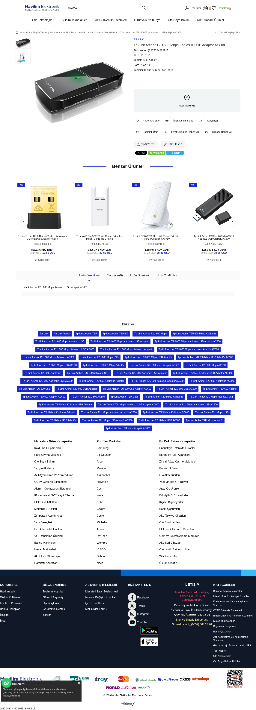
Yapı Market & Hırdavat (173, 481)
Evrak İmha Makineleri (48, 529)
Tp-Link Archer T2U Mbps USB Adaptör (55, 420)
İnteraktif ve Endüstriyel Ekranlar (231, 596)
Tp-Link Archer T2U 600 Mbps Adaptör (103, 365)
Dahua (101, 556)
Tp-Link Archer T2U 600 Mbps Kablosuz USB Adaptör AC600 (188, 341)
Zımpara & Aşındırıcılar (48, 515)
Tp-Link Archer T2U (86, 333)
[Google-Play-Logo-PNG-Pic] (149, 630)
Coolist (101, 508)
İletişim (4, 614)
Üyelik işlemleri (52, 603)
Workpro (102, 542)
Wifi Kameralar (168, 556)
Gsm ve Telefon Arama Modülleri (179, 535)
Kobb (100, 502)
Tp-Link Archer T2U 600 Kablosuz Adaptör (101, 381)
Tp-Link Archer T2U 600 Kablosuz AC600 (211, 381)
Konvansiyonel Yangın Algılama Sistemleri (230, 603)
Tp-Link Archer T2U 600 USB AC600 (177, 388)
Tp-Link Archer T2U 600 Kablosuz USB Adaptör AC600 (202, 373)
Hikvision (102, 481)
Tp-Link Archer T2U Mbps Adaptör (204, 420)
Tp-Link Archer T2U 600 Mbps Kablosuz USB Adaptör (120, 341)
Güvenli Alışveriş (53, 597)
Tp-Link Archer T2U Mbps (124, 396)
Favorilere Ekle (38, 227)
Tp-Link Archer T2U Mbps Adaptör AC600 (128, 428)
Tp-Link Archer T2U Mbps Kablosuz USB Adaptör (65, 404)
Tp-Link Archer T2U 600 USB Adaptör (76, 388)
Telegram (175, 152)
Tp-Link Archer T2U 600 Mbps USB (99, 357)
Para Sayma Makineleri (48, 454)
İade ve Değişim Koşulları (101, 597)
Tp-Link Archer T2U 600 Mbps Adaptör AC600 (154, 365)
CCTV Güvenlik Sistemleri (50, 481)
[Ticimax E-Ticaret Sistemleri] (128, 704)
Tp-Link (44, 333)
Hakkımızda (7, 591)
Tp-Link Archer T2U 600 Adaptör (220, 388)
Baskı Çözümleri (169, 508)
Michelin (102, 522)
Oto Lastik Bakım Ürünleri (175, 549)
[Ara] (144, 8)
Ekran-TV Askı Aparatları (174, 454)
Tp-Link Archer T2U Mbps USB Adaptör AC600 (107, 420)
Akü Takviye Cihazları (172, 515)
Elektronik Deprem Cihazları (176, 529)
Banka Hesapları (10, 608)
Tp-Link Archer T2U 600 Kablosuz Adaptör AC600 (156, 381)
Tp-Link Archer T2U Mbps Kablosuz (163, 396)
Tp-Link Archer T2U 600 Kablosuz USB (88, 373)
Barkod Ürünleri (168, 468)
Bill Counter (104, 454)
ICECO (101, 549)
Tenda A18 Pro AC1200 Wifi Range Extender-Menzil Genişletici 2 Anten (99, 237)
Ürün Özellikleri (89, 275)
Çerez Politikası (95, 603)
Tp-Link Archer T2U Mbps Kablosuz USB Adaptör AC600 (128, 404)
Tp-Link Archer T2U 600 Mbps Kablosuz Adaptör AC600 (189, 349)
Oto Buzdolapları (169, 522)
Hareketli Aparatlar (45, 562)
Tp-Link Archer (62, 333)
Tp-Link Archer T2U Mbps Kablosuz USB (211, 396)
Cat (99, 488)
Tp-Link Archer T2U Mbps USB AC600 (159, 420)
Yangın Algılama (44, 468)
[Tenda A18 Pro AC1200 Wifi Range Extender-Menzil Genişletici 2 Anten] (99, 207)
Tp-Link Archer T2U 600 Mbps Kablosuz (194, 333)
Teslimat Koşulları (53, 591)
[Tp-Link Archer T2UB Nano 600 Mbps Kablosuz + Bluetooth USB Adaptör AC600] (42, 207)
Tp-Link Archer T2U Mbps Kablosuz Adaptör (51, 412)
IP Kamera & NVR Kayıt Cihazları (55, 495)
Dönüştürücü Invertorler (173, 495)
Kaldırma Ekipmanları (47, 448)
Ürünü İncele (46, 227)
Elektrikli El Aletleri (45, 502)
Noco (100, 562)
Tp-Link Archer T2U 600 (115, 333)
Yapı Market (219, 650)
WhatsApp (158, 152)
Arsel (100, 461)
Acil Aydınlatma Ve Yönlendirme (53, 475)
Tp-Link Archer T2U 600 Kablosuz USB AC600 (47, 381)
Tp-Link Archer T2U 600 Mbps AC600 (205, 365)
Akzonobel (103, 475)
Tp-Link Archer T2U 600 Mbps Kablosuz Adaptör (126, 349)
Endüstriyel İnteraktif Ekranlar (177, 448)
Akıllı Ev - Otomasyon (47, 556)
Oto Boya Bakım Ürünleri (226, 661)
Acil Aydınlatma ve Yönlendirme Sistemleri (230, 638)
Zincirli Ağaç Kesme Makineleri (178, 461)
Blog (2, 620)
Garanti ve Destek (54, 608)
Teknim (101, 529)
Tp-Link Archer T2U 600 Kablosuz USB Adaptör (141, 373)
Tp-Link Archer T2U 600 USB (34, 388)
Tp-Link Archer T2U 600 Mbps (150, 333)
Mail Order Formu (96, 608)
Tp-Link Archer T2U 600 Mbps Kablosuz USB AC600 (65, 349)
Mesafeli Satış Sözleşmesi (101, 591)
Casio (100, 515)
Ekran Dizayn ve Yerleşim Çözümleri (233, 615)
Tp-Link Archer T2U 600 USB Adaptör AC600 (127, 388)
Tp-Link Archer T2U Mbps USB (212, 412)
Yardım (47, 614)
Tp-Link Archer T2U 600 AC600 (88, 396)
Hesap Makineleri (45, 549)
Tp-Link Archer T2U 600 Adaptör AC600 (44, 396)
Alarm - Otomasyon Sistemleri (52, 488)
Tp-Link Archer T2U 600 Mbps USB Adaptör (148, 357)
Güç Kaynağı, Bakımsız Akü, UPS (232, 645)
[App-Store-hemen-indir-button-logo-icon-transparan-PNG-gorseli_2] (149, 641)
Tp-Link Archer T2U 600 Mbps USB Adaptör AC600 (205, 357)
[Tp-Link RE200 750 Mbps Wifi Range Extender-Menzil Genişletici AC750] (156, 207)
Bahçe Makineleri (44, 542)
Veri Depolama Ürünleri (48, 535)
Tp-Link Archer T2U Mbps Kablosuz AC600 (166, 412)
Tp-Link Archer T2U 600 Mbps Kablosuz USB (60, 341)
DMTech (102, 535)
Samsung (103, 448)
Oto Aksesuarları (169, 475)
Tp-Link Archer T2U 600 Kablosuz (42, 373)
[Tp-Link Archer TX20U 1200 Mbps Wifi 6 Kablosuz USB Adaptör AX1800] (213, 207)
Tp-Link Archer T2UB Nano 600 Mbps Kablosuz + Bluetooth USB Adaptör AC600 (42, 237)
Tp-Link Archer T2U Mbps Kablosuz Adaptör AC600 (109, 412)
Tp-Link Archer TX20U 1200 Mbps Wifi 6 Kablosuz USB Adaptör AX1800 (214, 237)
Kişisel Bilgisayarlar (171, 502)
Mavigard (102, 468)
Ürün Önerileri (139, 275)
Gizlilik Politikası (10, 597)
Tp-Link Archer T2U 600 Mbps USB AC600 (54, 365)
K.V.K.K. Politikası (11, 603)
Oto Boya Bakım (44, 461)
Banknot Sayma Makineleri (228, 591)
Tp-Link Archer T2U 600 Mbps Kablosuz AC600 (48, 357)
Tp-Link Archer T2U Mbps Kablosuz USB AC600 (191, 404)
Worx (100, 495)
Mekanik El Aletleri (45, 508)
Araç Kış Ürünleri (169, 488)
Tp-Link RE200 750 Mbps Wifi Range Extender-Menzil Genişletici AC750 (156, 237)
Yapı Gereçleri (43, 522)
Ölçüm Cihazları (169, 562)
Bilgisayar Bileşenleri (224, 626)
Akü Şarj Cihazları (170, 542)
